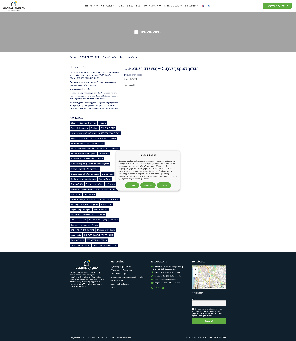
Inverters (102, 123)
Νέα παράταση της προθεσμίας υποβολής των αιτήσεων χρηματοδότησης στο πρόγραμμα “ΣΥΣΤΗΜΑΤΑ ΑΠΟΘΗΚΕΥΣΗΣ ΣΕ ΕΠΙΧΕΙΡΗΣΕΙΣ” (94, 75)
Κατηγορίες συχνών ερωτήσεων (84, 204)
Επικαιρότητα (105, 179)
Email (194, 299)
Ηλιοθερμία (76, 194)
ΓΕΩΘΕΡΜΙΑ (104, 153)
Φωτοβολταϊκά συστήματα (104, 245)
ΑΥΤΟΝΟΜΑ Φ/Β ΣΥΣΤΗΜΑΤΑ (103, 138)
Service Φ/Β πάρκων (79, 128)
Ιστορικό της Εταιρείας (108, 199)
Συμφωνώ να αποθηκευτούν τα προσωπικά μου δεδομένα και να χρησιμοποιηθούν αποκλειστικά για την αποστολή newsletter (207, 312)
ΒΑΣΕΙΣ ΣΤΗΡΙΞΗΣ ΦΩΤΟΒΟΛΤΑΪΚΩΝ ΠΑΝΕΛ (90, 148)
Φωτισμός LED (77, 240)
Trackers (94, 128)
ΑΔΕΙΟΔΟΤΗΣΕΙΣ (108, 128)
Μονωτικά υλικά (101, 209)
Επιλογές (164, 185)
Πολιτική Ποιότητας (98, 220)
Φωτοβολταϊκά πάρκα (80, 245)
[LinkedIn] (162, 287)
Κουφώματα (106, 204)
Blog (73, 123)
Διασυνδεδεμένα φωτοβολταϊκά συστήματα (90, 164)
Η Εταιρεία (110, 184)
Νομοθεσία (76, 215)
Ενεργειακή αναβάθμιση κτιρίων (85, 169)
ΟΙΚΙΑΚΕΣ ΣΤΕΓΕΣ (78, 220)
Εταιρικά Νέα (77, 184)
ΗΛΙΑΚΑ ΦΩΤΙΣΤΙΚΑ (90, 189)
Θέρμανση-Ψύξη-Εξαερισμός (83, 199)
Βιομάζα (115, 148)
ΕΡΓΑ (113, 287)
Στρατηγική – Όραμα (89, 225)
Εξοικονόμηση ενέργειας (121, 266)
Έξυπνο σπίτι (107, 174)
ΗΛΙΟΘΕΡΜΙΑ (89, 194)
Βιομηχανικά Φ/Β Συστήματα (83, 153)
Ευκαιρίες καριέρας (94, 184)
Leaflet (206, 287)
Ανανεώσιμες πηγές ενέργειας (83, 133)
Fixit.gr (128, 338)
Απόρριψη (148, 185)
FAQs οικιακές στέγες (87, 123)
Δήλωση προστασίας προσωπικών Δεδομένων (206, 337)
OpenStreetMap (213, 287)
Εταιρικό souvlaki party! (80, 89)
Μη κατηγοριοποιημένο (81, 209)
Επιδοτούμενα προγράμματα (83, 179)
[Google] (152, 287)
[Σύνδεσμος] (14, 6)
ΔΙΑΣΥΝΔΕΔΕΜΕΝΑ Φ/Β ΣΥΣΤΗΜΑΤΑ (87, 159)
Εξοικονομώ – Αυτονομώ (121, 270)
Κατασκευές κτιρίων (119, 273)
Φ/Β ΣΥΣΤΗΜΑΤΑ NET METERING (98, 235)
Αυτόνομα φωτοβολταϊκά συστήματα (87, 143)
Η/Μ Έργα (75, 189)
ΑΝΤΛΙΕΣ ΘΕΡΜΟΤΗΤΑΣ (109, 133)
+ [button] (195, 269)
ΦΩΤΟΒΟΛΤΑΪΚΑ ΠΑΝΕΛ (97, 240)
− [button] (195, 274)
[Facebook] (157, 287)
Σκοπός (74, 225)
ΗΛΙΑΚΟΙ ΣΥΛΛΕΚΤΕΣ (110, 189)
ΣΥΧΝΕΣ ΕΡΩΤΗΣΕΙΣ (106, 230)
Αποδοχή (132, 185)
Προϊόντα (114, 220)
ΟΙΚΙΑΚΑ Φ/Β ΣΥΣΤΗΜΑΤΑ (94, 215)
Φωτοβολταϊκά (117, 280)
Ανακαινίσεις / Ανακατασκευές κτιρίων (127, 277)
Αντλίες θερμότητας (79, 138)
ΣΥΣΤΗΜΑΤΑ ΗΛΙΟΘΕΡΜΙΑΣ (82, 230)
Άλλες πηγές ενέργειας (120, 284)
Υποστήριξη (76, 235)
